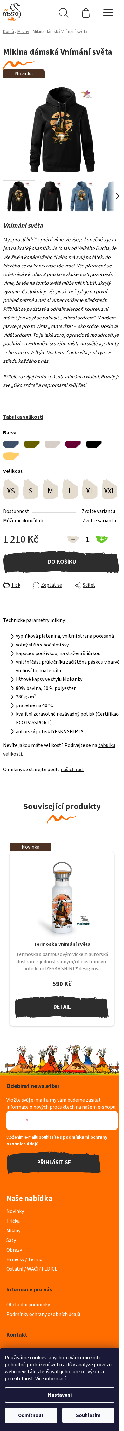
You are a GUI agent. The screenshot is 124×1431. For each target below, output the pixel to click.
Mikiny (13, 1230)
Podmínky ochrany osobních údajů (43, 1314)
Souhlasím (88, 1415)
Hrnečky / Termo (24, 1259)
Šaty (11, 1240)
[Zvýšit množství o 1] (101, 539)
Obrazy (14, 1249)
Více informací (50, 1378)
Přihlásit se (54, 1162)
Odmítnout (31, 1415)
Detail (62, 1007)
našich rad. (72, 769)
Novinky (15, 1211)
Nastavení (60, 1394)
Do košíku (62, 562)
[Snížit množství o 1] (73, 539)
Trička (13, 1220)
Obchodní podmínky (28, 1304)
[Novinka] (62, 897)
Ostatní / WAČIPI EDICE (32, 1269)
